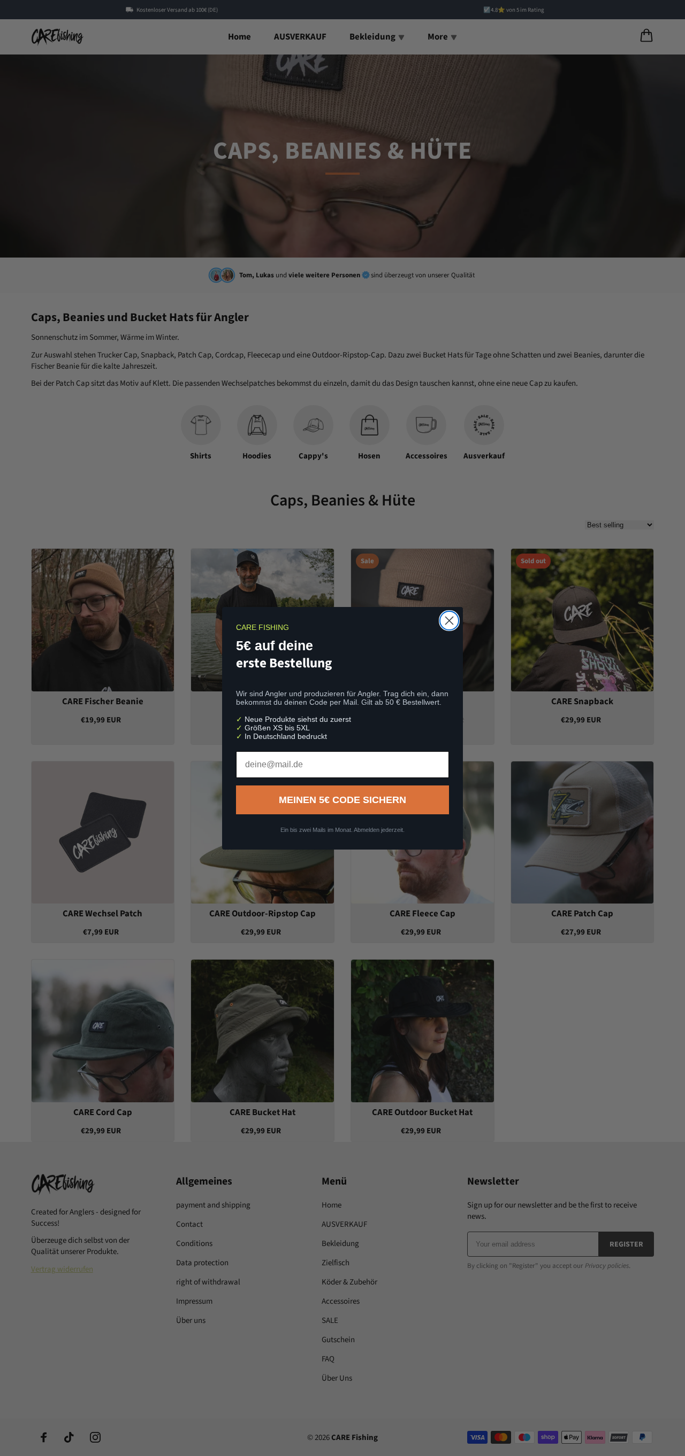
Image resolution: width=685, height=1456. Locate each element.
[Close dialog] (449, 620)
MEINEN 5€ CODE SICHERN (342, 800)
